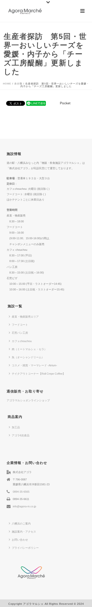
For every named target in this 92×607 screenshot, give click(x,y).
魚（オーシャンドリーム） (28, 357)
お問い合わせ (20, 539)
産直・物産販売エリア (25, 316)
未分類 (18, 83)
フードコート (20, 324)
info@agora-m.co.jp (24, 506)
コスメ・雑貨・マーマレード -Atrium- (34, 365)
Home (7, 83)
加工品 (16, 427)
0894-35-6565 (21, 491)
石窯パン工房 (20, 332)
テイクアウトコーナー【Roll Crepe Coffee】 (38, 373)
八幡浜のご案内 (21, 523)
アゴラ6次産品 (20, 435)
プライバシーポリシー (25, 547)
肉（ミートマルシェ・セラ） (29, 349)
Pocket (65, 103)
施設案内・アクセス (24, 531)
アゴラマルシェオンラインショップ (28, 400)
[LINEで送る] (36, 103)
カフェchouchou (22, 341)
